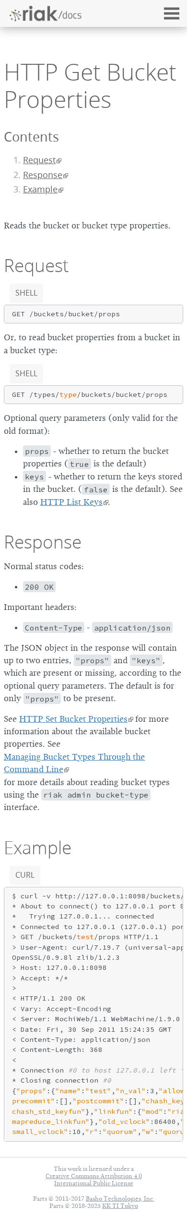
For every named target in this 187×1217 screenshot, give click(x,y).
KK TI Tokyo (120, 1205)
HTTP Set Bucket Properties (73, 719)
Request (39, 160)
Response (42, 174)
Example (40, 189)
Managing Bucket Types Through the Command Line (74, 763)
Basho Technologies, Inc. (120, 1198)
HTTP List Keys (71, 502)
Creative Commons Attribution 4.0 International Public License (94, 1179)
